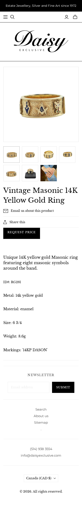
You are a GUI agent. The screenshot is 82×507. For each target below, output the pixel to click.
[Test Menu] (5, 17)
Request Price (21, 232)
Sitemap (41, 422)
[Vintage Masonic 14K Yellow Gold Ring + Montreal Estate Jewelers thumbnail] (11, 154)
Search (41, 409)
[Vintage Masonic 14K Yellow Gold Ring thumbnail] (48, 173)
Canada (38, 478)
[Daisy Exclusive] (41, 41)
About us (41, 416)
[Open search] (12, 17)
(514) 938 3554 (41, 449)
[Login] (66, 17)
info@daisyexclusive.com (41, 455)
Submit (63, 387)
